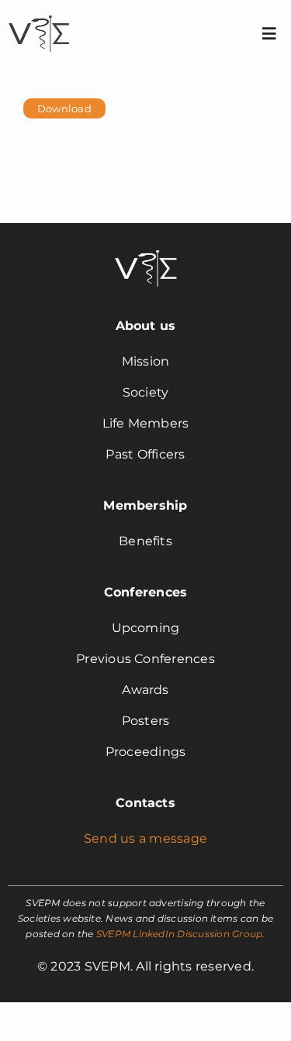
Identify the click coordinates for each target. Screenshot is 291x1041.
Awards (145, 689)
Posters (146, 720)
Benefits (145, 541)
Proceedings (146, 751)
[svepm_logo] (39, 17)
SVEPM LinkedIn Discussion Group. (180, 934)
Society (146, 392)
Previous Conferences (145, 658)
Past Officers (145, 454)
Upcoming (146, 627)
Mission (146, 361)
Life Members (145, 423)
